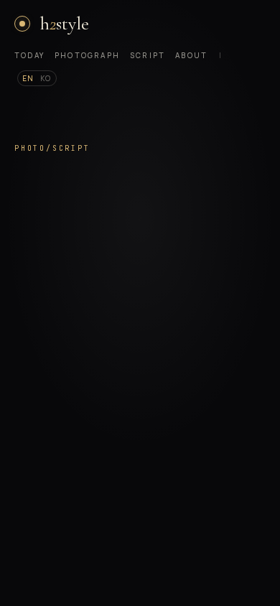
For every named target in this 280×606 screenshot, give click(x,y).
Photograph (87, 55)
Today (29, 55)
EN (28, 78)
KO (46, 78)
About (191, 55)
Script (147, 55)
